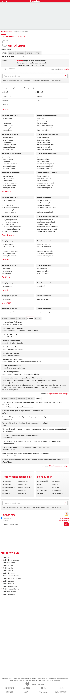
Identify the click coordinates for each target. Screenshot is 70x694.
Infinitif (38, 100)
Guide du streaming (10, 586)
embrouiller (30, 63)
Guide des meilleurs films (12, 578)
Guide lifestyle (8, 571)
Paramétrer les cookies (16, 680)
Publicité (29, 678)
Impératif (38, 96)
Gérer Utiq (25, 680)
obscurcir (38, 63)
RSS (47, 678)
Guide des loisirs (8, 573)
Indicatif (5, 92)
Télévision (5, 520)
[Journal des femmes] (9, 688)
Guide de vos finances (11, 560)
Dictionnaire (8, 31)
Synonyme (11, 53)
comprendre (41, 61)
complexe (26, 61)
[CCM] (26, 688)
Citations (37, 53)
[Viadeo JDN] (26, 692)
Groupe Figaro (42, 680)
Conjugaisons (20, 53)
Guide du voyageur (10, 594)
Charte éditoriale (22, 678)
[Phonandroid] (60, 692)
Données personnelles (62, 678)
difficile (33, 61)
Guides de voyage (9, 591)
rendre (44, 63)
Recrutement (52, 678)
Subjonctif (39, 92)
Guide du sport (8, 584)
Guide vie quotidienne (11, 589)
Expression (29, 53)
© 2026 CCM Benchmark (53, 680)
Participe (5, 100)
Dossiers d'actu (6, 518)
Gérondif (5, 105)
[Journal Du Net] (43, 688)
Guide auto (7, 557)
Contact (34, 678)
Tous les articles (41, 678)
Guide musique (8, 581)
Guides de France (9, 563)
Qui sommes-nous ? (7, 678)
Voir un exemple (64, 518)
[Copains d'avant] (9, 692)
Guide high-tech (9, 565)
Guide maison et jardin (11, 576)
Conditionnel (6, 96)
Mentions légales (33, 680)
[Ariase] (43, 692)
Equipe (14, 678)
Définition (4, 318)
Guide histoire (8, 568)
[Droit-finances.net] (60, 688)
